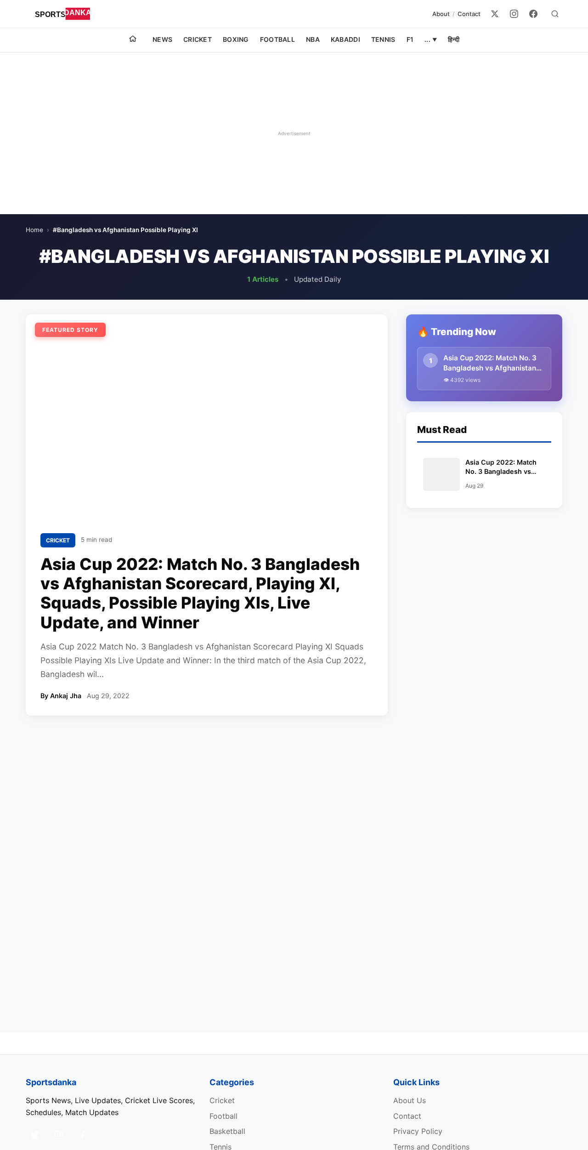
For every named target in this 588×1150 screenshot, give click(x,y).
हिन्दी (453, 39)
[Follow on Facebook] (83, 1135)
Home (34, 229)
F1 (410, 39)
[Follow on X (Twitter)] (35, 1135)
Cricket (197, 39)
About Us (409, 1100)
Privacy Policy (417, 1131)
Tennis (383, 39)
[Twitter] (495, 14)
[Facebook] (533, 14)
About (441, 13)
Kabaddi (345, 39)
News (162, 39)
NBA (313, 39)
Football (277, 39)
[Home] (132, 40)
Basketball (227, 1131)
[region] (294, 133)
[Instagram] (514, 14)
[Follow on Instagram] (59, 1135)
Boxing (236, 39)
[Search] (555, 13)
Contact (469, 13)
